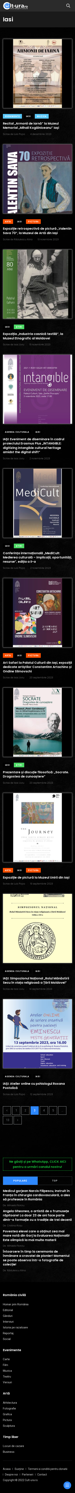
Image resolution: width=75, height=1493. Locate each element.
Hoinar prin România (15, 1304)
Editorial (8, 1310)
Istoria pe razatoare (15, 1327)
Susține (19, 1468)
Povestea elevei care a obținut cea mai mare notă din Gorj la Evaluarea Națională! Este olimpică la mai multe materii (36, 1235)
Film (5, 1365)
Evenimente (12, 116)
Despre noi (11, 1474)
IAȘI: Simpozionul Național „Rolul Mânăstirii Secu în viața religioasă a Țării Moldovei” (36, 980)
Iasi (28, 116)
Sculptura (9, 1426)
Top (55, 1180)
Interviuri (8, 1321)
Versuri (7, 1382)
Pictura (33, 221)
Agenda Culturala (17, 432)
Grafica (7, 1414)
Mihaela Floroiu (15, 1205)
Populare (20, 1180)
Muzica (42, 116)
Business (8, 1452)
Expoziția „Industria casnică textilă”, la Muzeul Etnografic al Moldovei (33, 336)
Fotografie (9, 1408)
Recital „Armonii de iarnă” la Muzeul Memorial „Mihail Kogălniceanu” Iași (31, 125)
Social (7, 1339)
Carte (6, 1359)
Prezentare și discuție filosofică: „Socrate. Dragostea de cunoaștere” (36, 774)
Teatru (7, 1376)
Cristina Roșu (14, 1225)
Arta (8, 221)
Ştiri (19, 327)
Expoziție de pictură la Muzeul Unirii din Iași (36, 877)
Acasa (7, 1468)
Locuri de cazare (13, 1446)
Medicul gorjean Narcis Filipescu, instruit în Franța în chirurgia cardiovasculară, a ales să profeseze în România (36, 1195)
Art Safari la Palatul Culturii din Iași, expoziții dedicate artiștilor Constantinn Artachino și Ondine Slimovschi (37, 667)
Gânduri (7, 1316)
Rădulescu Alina (16, 1270)
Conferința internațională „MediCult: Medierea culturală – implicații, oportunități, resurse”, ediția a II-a (37, 557)
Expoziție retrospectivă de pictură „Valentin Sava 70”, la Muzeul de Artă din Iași (37, 231)
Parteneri (27, 1474)
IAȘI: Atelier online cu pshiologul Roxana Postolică (34, 1085)
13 (7, 1120)
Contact (42, 1474)
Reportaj (8, 1333)
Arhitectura (10, 1402)
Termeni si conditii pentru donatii (47, 1468)
